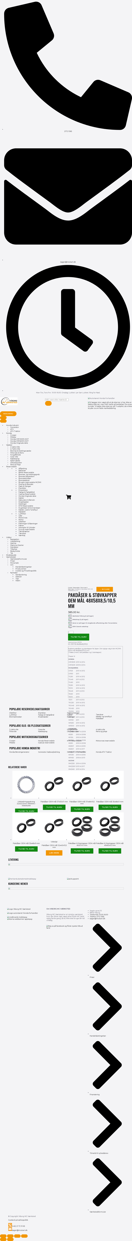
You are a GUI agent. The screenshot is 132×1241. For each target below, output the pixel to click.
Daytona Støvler (17, 545)
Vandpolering (21, 575)
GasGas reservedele (46, 743)
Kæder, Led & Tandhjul (28, 510)
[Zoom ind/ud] (3, 1236)
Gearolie (41, 729)
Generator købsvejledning (49, 752)
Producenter (20, 569)
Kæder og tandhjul (104, 717)
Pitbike (13, 437)
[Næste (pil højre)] (10, 1239)
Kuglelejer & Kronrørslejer (29, 508)
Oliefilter (22, 522)
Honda (9, 433)
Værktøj (22, 535)
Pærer (21, 526)
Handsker (14, 547)
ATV (12, 429)
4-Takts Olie (15, 449)
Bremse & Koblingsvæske (20, 451)
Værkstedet (11, 557)
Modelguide (11, 555)
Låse (20, 516)
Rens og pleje (101, 731)
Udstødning (15, 541)
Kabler (21, 498)
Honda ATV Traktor (104, 752)
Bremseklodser (25, 478)
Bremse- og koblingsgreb (29, 474)
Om (11, 565)
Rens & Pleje (15, 465)
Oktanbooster (16, 463)
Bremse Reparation (26, 476)
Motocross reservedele (105, 741)
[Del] (17, 1236)
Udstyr (9, 537)
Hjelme (13, 543)
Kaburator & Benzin (27, 500)
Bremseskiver (24, 480)
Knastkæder (24, 502)
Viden (17, 581)
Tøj (11, 553)
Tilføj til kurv (79, 637)
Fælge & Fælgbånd (27, 492)
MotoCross (23, 518)
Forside (70, 587)
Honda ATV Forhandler (76, 752)
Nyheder (14, 573)
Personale (14, 563)
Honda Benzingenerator (19, 752)
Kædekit (22, 512)
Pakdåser (100, 719)
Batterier (22, 471)
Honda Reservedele (46, 741)
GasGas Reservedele (27, 494)
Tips (17, 579)
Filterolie (12, 731)
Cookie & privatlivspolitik (18, 1220)
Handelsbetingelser (23, 567)
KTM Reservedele (26, 506)
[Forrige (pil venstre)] (3, 1239)
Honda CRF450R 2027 (19, 441)
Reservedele (11, 467)
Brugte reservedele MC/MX (30, 482)
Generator (14, 427)
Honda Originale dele (19, 443)
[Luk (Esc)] (24, 1236)
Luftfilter (22, 514)
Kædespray (15, 459)
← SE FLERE (105, 589)
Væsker (9, 445)
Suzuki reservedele (27, 529)
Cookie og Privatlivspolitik (25, 571)
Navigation (14, 539)
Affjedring (23, 469)
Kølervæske (15, 461)
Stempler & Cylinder (27, 528)
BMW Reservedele (26, 472)
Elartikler (22, 488)
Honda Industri (12, 425)
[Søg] (48, 403)
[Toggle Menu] (3, 417)
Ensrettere (23, 490)
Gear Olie (14, 457)
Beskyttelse (15, 551)
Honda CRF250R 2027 (19, 439)
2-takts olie (13, 729)
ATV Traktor (15, 431)
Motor (21, 520)
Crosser (13, 435)
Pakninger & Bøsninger (28, 524)
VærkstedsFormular (18, 559)
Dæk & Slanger (25, 486)
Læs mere (54, 853)
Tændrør (22, 533)
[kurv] (68, 497)
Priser (12, 561)
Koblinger (23, 504)
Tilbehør (13, 549)
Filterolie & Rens (17, 453)
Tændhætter (24, 531)
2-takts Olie (15, 447)
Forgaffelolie (15, 455)
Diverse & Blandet (26, 484)
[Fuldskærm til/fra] (10, 1236)
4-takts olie (100, 729)
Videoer (18, 577)
